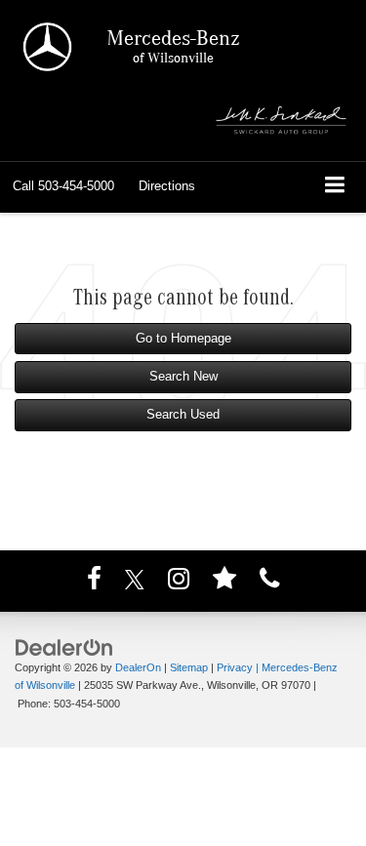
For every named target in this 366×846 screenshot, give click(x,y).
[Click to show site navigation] (335, 187)
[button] (63, 186)
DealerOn (138, 667)
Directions (167, 186)
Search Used (183, 414)
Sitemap (189, 667)
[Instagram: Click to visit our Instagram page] (178, 582)
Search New (183, 376)
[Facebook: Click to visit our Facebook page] (94, 582)
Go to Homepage (183, 338)
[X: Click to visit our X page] (134, 582)
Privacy (235, 667)
